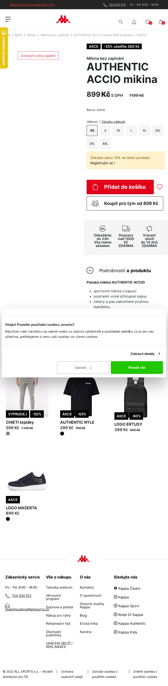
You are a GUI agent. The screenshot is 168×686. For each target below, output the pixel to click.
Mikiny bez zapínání (55, 35)
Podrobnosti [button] (124, 270)
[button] (134, 21)
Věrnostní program (53, 597)
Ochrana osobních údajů (72, 674)
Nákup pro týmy (58, 615)
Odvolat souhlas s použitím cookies (104, 674)
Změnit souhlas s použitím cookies (145, 674)
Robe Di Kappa (130, 614)
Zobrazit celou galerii (38, 55)
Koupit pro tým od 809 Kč (131, 203)
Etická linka (89, 623)
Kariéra (85, 632)
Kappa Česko (128, 588)
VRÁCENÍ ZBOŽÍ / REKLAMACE (59, 645)
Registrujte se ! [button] (102, 163)
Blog (83, 615)
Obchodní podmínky (53, 633)
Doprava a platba (59, 607)
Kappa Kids (127, 632)
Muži (18, 35)
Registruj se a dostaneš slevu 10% (32, 4)
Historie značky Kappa (92, 605)
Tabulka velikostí (113, 121)
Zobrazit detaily (143, 353)
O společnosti (91, 595)
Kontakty (87, 587)
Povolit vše (136, 367)
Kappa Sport (128, 606)
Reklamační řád (58, 623)
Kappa (123, 597)
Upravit (80, 367)
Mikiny (31, 35)
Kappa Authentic (131, 623)
